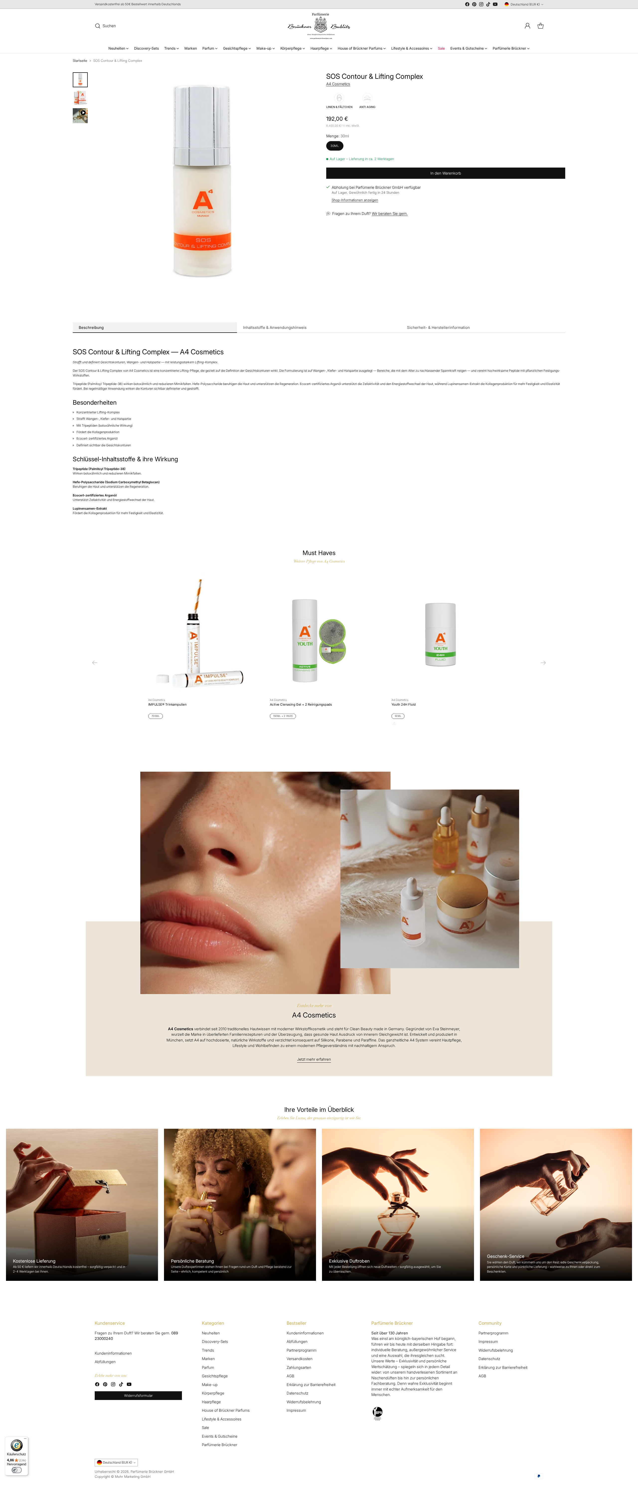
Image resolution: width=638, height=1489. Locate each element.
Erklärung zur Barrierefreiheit (311, 1384)
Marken (208, 1358)
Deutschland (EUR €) (525, 4)
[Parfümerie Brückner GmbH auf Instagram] (481, 5)
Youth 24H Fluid (404, 705)
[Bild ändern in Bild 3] (80, 115)
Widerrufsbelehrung (304, 1401)
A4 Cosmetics (338, 84)
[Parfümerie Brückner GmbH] (319, 26)
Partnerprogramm (302, 1350)
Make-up (210, 1384)
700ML (156, 716)
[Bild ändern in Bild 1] (80, 79)
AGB (290, 1376)
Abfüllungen (105, 1361)
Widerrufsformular (138, 1395)
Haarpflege (211, 1401)
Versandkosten (300, 1358)
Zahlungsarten (299, 1367)
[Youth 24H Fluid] (441, 633)
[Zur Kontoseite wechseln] (527, 26)
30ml (334, 146)
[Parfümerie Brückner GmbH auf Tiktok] (488, 5)
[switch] (17, 1470)
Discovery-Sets (215, 1341)
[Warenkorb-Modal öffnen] (540, 26)
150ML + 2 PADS (283, 716)
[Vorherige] (94, 662)
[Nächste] (543, 662)
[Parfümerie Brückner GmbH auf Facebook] (467, 5)
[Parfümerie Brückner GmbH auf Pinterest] (474, 5)
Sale (205, 1427)
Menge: (337, 136)
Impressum (296, 1410)
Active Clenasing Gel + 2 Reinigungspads (301, 705)
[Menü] (25, 1440)
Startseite (80, 61)
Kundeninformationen (113, 1353)
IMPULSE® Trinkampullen (167, 705)
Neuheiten (211, 1333)
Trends (208, 1350)
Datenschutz (297, 1393)
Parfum (208, 1367)
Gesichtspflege (215, 1376)
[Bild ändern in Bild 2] (80, 97)
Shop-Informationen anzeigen (355, 200)
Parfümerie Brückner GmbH (152, 1472)
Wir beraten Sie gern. (390, 213)
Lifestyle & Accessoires (221, 1419)
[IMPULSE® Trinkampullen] (197, 633)
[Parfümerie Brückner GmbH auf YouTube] (495, 5)
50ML (398, 716)
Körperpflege (213, 1393)
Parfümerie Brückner (219, 1444)
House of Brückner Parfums (226, 1410)
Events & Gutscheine (220, 1436)
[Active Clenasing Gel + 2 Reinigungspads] (319, 633)
